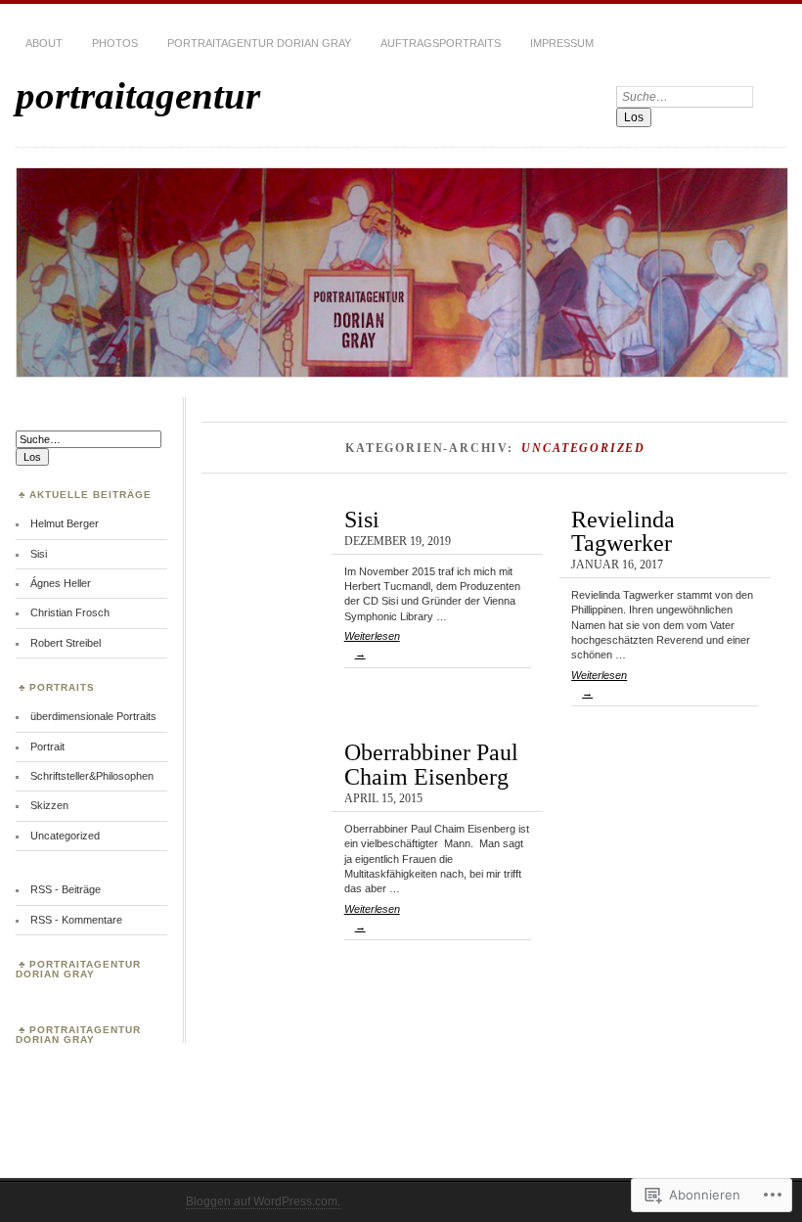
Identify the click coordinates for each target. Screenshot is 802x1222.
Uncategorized (65, 835)
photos (115, 43)
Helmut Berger (64, 523)
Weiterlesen (372, 644)
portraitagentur (138, 95)
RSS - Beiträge (65, 889)
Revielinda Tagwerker (623, 531)
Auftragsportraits (440, 43)
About (44, 43)
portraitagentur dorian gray (78, 969)
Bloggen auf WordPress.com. (263, 1201)
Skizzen (49, 805)
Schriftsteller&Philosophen (92, 776)
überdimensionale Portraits (93, 716)
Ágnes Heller (60, 583)
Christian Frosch (70, 612)
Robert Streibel (65, 643)
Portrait (47, 746)
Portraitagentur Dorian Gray (259, 43)
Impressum (562, 43)
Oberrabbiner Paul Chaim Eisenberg (431, 764)
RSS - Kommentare (76, 920)
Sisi (361, 519)
